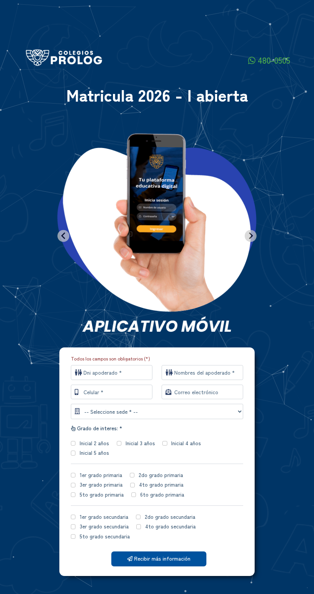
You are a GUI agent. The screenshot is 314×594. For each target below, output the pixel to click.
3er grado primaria (101, 484)
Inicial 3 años (140, 443)
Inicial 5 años (94, 452)
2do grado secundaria (170, 516)
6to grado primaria (162, 494)
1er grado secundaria (104, 516)
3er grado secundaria (104, 526)
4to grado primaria (161, 484)
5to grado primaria (102, 494)
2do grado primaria (161, 475)
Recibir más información (160, 558)
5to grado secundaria (105, 536)
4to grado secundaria (170, 526)
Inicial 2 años (94, 443)
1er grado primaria (101, 475)
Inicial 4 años (186, 443)
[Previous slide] (63, 236)
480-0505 (272, 60)
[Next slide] (251, 236)
